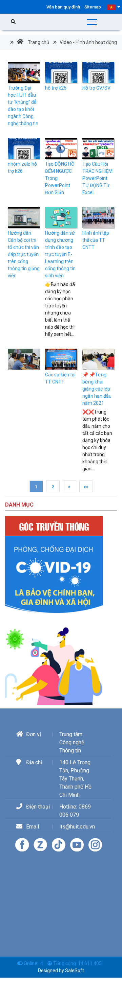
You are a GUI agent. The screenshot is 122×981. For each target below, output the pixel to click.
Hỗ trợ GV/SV (96, 88)
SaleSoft (74, 970)
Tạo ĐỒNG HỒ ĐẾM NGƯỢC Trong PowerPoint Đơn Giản (60, 178)
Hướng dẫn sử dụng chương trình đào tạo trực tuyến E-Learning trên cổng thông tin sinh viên (60, 254)
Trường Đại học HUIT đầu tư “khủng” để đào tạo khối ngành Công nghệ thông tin (23, 105)
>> (86, 486)
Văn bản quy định (63, 6)
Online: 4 (33, 963)
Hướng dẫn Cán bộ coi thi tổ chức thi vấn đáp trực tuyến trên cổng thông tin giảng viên (24, 254)
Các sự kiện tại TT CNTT (60, 378)
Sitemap (92, 6)
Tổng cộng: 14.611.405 (77, 963)
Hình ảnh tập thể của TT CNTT (95, 240)
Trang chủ (38, 42)
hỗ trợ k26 (55, 88)
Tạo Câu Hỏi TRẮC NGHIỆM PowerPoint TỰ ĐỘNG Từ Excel (97, 178)
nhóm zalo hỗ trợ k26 (22, 167)
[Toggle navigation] (92, 22)
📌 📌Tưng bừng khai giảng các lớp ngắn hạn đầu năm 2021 (96, 389)
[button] (113, 6)
